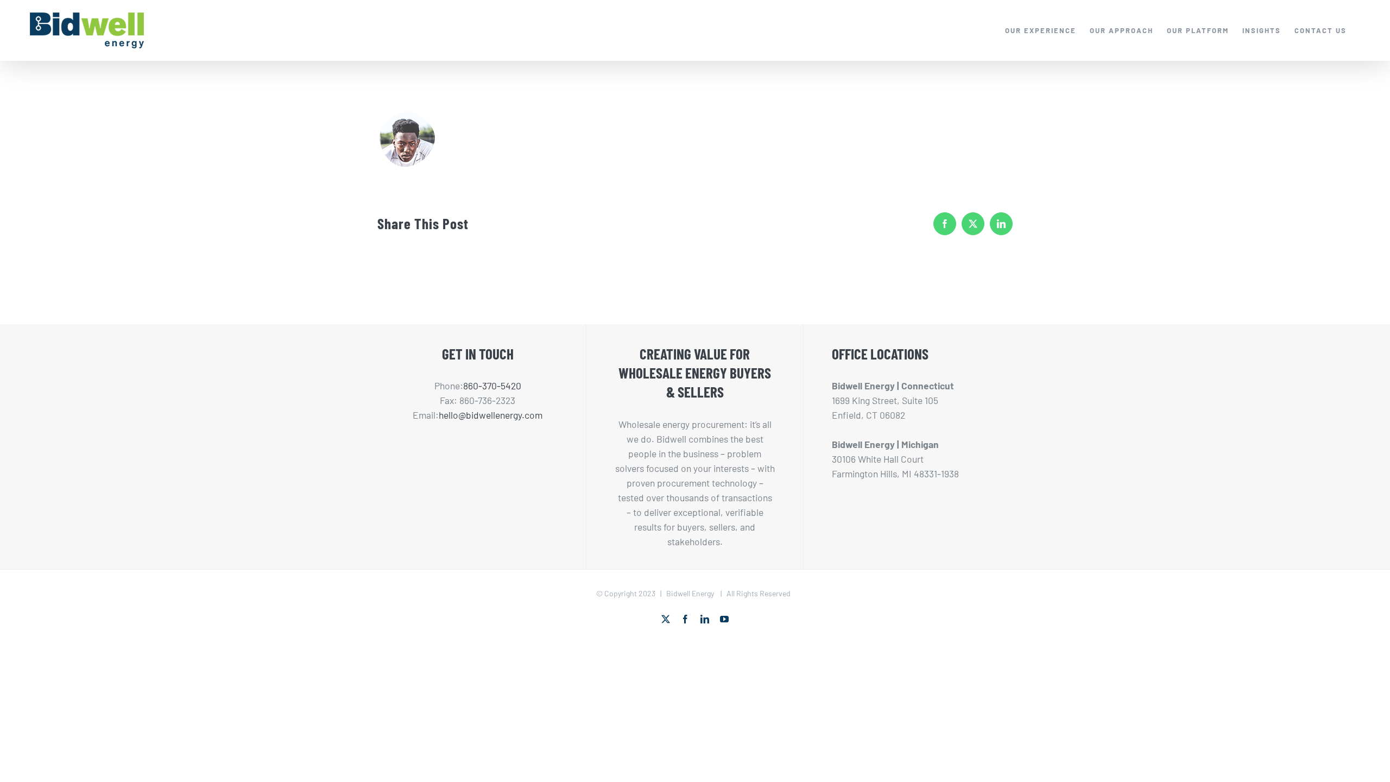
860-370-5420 (492, 386)
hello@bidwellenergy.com (490, 415)
